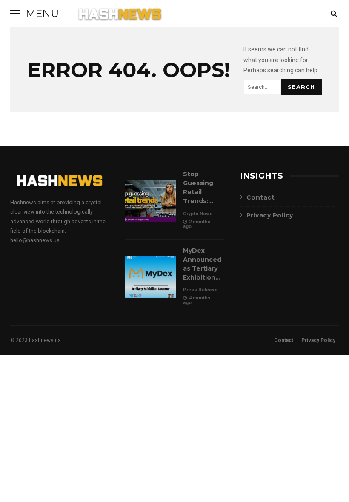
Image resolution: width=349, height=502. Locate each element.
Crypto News (198, 214)
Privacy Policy (269, 215)
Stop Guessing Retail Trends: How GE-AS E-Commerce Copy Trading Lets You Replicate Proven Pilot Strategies (150, 201)
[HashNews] (120, 15)
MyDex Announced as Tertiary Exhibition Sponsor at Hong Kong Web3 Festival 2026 (150, 277)
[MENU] (15, 13)
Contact (260, 197)
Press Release (200, 290)
